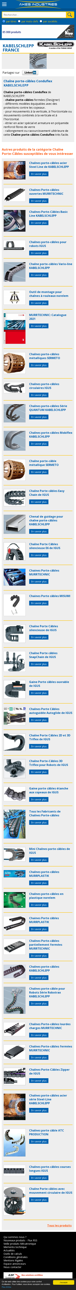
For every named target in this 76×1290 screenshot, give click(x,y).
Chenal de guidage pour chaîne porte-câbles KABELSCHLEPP (46, 520)
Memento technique (15, 1247)
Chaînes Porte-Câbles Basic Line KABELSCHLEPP (48, 214)
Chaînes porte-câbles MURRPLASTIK (44, 874)
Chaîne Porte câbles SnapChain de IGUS (43, 655)
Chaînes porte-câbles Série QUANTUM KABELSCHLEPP (48, 408)
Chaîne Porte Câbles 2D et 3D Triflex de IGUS (49, 737)
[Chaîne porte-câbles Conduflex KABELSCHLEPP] (15, 178)
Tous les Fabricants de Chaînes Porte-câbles (45, 813)
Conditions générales (16, 1257)
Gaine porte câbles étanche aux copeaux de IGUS (48, 790)
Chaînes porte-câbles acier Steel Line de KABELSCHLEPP (49, 165)
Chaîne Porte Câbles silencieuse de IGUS (43, 628)
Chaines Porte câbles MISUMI (49, 596)
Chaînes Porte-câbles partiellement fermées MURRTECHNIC (45, 944)
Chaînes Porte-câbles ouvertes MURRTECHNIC (46, 192)
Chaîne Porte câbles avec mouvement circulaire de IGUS (50, 1191)
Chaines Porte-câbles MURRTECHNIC (44, 572)
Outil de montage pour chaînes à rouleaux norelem (48, 294)
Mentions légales (13, 1260)
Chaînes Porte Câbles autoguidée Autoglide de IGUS (50, 711)
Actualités (9, 1250)
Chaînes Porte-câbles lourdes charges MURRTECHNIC (50, 1026)
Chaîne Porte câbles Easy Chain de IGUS (46, 493)
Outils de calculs (13, 1253)
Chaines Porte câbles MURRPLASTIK (44, 920)
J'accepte (64, 1282)
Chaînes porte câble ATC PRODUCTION (46, 1132)
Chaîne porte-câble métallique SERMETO (44, 463)
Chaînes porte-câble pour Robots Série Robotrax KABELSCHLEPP (47, 992)
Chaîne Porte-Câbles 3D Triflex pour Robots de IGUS (48, 763)
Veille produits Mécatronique (20, 1243)
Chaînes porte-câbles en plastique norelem (46, 896)
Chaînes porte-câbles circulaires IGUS (44, 386)
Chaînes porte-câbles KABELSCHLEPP (44, 968)
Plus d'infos (6, 1287)
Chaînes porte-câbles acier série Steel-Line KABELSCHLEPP (48, 1099)
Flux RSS (32, 1240)
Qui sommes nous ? (15, 1237)
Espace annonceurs (15, 1263)
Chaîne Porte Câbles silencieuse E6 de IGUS (44, 546)
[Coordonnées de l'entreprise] (55, 48)
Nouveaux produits (14, 1240)
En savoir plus (39, 174)
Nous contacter (12, 1267)
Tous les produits (59, 1225)
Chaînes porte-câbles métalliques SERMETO (44, 356)
